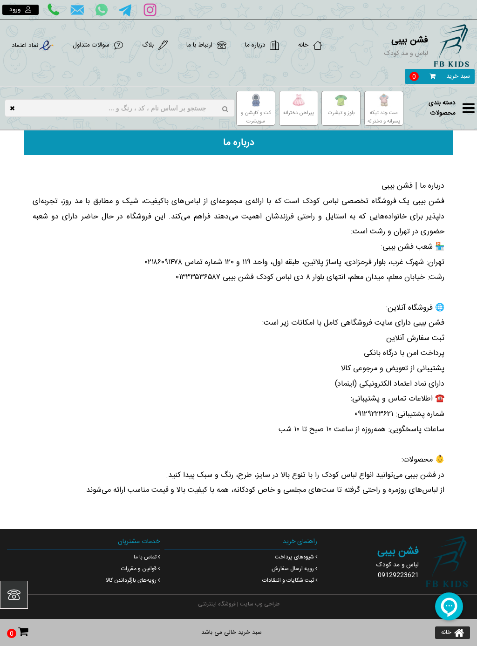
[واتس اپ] (101, 9)
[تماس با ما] (53, 9)
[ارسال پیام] (77, 9)
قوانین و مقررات (139, 568)
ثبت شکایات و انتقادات (288, 580)
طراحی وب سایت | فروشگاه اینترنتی (238, 604)
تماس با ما (145, 557)
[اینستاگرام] (150, 9)
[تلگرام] (125, 9)
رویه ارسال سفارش (293, 568)
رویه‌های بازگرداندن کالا (131, 580)
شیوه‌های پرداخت (294, 557)
